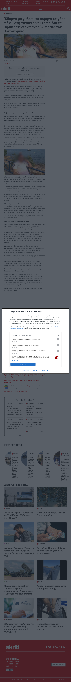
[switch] (57, 339)
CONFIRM (23, 364)
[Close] (65, 312)
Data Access (35, 370)
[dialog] (35, 341)
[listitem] (35, 335)
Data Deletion (25, 370)
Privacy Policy (45, 370)
